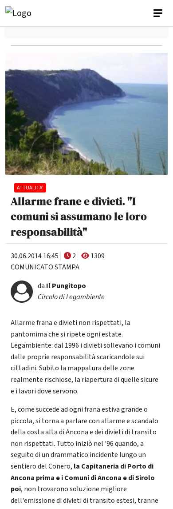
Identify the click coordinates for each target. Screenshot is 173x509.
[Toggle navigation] (159, 13)
